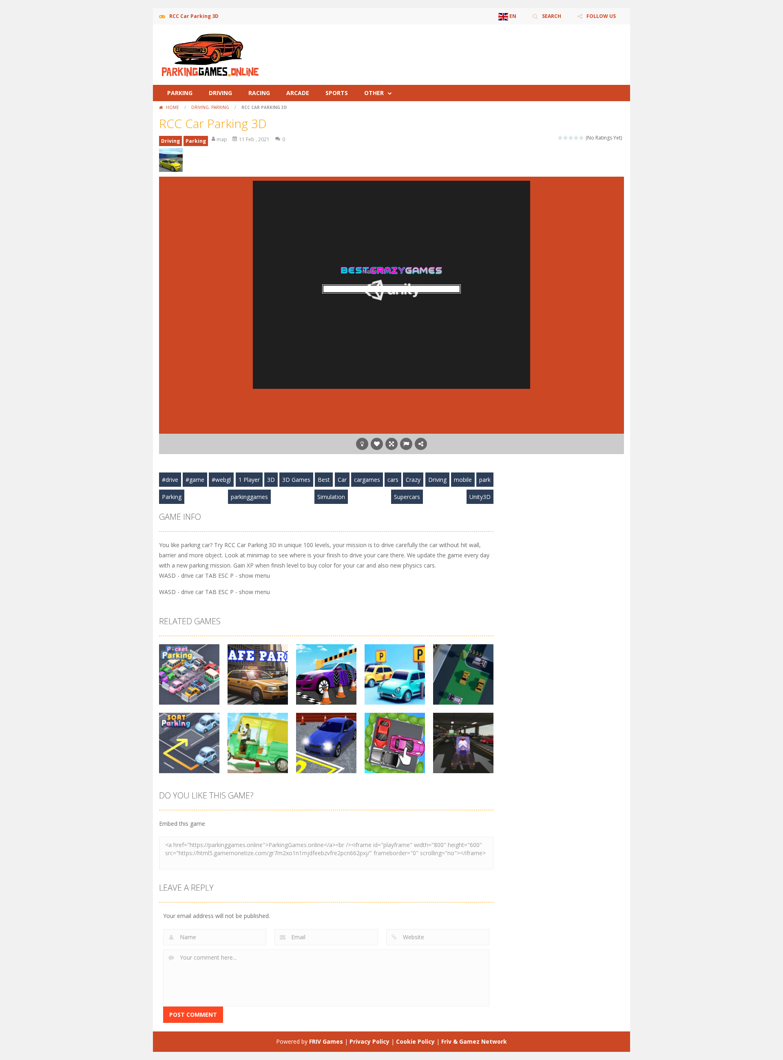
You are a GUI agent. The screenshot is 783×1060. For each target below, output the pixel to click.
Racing (259, 93)
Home (172, 107)
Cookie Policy (415, 1041)
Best (324, 479)
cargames (367, 479)
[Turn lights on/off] (362, 444)
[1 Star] (560, 137)
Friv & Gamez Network (474, 1041)
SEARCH (551, 16)
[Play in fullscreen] (391, 444)
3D (271, 479)
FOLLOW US (601, 16)
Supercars (407, 497)
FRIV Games (326, 1041)
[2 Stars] (565, 137)
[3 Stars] (571, 137)
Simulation (331, 497)
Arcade (297, 93)
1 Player (249, 479)
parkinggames (249, 497)
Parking (179, 93)
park (485, 479)
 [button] (406, 444)
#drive (170, 479)
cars (392, 479)
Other (374, 93)
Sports (336, 93)
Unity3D (480, 497)
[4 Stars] (576, 137)
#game (195, 479)
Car (342, 479)
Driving (220, 93)
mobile (463, 479)
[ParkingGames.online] (210, 54)
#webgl (221, 479)
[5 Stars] (581, 137)
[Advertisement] (475, 49)
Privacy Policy (369, 1041)
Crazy (413, 479)
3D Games (296, 479)
